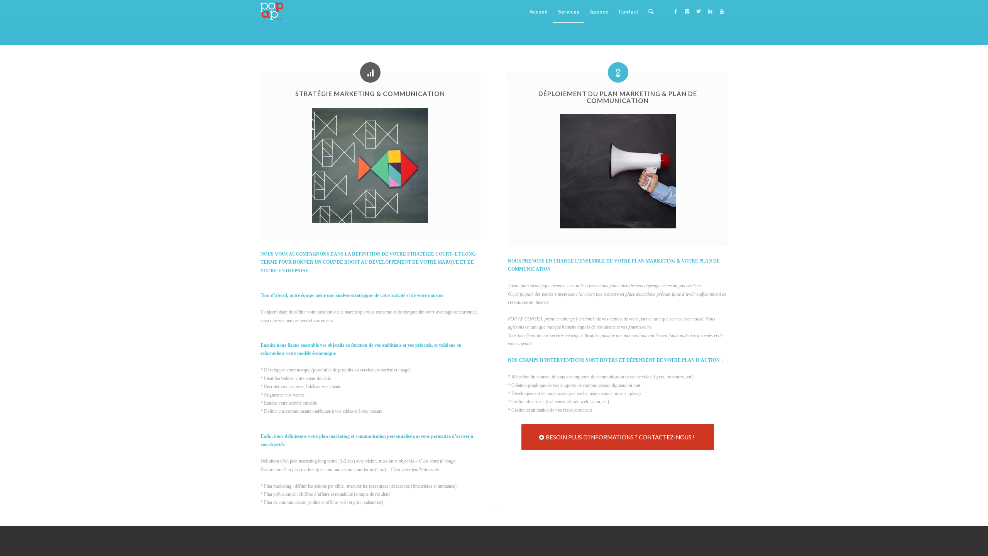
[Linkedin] (710, 11)
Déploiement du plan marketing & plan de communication (617, 97)
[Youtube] (721, 11)
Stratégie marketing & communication (370, 93)
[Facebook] (675, 11)
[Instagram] (687, 11)
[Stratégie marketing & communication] (370, 72)
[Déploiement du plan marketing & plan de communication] (618, 72)
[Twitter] (698, 11)
